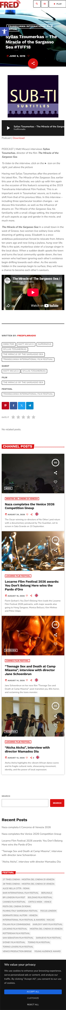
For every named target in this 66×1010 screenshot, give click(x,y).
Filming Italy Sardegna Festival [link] (20, 911)
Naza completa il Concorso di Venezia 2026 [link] (26, 827)
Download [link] (19, 138)
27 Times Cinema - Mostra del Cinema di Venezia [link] (28, 879)
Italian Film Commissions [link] (16, 924)
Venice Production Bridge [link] (17, 951)
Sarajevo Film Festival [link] (48, 938)
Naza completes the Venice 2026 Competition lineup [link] (29, 506)
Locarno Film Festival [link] (18, 576)
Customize (33, 998)
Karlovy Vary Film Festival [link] (48, 924)
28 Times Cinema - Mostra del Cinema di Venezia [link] (28, 884)
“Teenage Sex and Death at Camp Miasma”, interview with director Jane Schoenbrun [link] (30, 670)
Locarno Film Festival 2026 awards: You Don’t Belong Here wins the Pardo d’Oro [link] (32, 585)
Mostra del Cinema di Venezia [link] (22, 499)
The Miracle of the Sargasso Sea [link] (23, 354)
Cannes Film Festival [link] (17, 661)
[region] (33, 985)
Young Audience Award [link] (47, 951)
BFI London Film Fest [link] (14, 897)
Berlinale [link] (46, 893)
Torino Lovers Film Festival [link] (18, 947)
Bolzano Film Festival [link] (40, 897)
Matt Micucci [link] (26, 344)
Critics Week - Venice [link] (39, 902)
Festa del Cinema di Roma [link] (17, 906)
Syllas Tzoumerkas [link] (14, 349)
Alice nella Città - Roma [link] (16, 888)
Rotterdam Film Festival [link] (16, 933)
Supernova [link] (44, 344)
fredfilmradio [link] (26, 335)
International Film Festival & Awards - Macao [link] (28, 920)
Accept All (33, 992)
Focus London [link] (48, 911)
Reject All (33, 1004)
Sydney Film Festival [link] (14, 942)
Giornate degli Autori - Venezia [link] (20, 915)
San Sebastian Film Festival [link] (18, 938)
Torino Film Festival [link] (39, 942)
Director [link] (8, 344)
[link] (4, 31)
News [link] (8, 488)
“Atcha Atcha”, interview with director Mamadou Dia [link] (27, 749)
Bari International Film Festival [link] (21, 893)
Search (6, 796)
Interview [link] (10, 650)
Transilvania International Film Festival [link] (29, 28)
